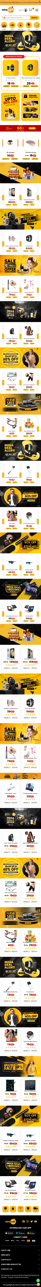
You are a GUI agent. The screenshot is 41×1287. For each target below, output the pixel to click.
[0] (31, 11)
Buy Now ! (6, 86)
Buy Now (5, 158)
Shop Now (6, 668)
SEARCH (34, 18)
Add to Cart (15, 86)
